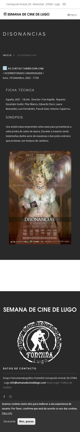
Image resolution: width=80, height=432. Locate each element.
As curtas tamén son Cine (26, 68)
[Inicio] (26, 13)
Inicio (7, 55)
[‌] (4, 397)
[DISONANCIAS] (40, 193)
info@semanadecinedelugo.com (28, 382)
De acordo (9, 421)
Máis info (7, 413)
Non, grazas (26, 421)
